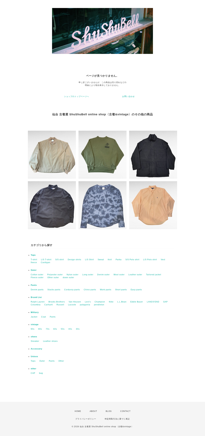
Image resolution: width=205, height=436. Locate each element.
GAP (165, 302)
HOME (78, 411)
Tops (33, 255)
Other (61, 361)
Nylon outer (72, 274)
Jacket (34, 317)
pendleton (99, 305)
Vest (163, 259)
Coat (43, 317)
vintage (35, 324)
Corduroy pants (72, 290)
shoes (34, 337)
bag (41, 373)
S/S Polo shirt (132, 259)
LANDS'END (153, 302)
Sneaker (35, 341)
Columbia (36, 305)
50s (63, 329)
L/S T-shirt (46, 259)
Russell (60, 305)
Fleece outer (37, 277)
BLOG (109, 411)
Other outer (53, 277)
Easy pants (136, 290)
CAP (33, 373)
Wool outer (119, 274)
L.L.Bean (122, 302)
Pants (34, 285)
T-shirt (34, 259)
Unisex (34, 356)
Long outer (87, 274)
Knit (110, 259)
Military (35, 312)
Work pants (105, 290)
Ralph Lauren (38, 302)
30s (78, 329)
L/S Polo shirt (150, 259)
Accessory (36, 349)
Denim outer (103, 274)
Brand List (36, 297)
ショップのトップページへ (76, 96)
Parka (119, 259)
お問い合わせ (128, 96)
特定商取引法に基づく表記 (117, 419)
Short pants (121, 290)
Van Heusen (75, 302)
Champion (100, 302)
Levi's (88, 302)
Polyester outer (55, 274)
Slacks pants (53, 290)
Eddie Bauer (136, 302)
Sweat (101, 259)
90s (32, 329)
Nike (111, 302)
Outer (34, 270)
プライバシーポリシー (85, 419)
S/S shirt (59, 259)
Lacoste (72, 305)
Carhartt (48, 305)
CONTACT (125, 411)
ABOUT (93, 411)
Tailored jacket (153, 274)
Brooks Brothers (57, 302)
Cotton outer (37, 274)
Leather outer (135, 274)
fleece (34, 262)
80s (40, 329)
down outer (68, 277)
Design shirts (74, 259)
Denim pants (37, 290)
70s (47, 329)
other (33, 369)
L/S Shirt (89, 259)
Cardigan (45, 262)
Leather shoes (50, 341)
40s (70, 329)
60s (55, 329)
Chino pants (90, 290)
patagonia (85, 305)
